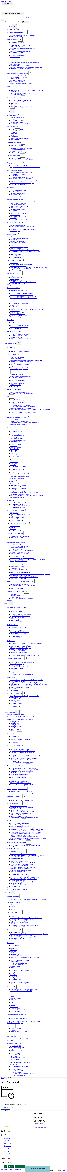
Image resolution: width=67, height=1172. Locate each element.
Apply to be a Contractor (16, 703)
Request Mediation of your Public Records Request (23, 298)
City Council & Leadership (14, 902)
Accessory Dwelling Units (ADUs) (19, 774)
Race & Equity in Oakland (14, 331)
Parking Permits (14, 434)
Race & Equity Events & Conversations (20, 338)
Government (7, 892)
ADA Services (14, 1067)
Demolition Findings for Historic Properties (21, 807)
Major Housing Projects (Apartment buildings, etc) (23, 104)
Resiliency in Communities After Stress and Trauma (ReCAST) (23, 340)
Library (9, 285)
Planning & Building (12, 690)
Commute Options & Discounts (15, 533)
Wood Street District (15, 886)
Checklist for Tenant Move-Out (18, 649)
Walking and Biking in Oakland (15, 510)
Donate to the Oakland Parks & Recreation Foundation (24, 250)
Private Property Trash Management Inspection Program (24, 655)
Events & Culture (11, 115)
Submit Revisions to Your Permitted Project (21, 762)
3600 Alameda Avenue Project (18, 880)
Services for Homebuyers (13, 222)
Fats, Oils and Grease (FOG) (17, 46)
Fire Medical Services (16, 414)
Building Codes (14, 723)
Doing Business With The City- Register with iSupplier (24, 696)
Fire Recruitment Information (17, 411)
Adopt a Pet (13, 132)
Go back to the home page (7, 1107)
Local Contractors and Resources (19, 107)
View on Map (37, 1125)
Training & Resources (16, 1053)
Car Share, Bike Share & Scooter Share (17, 523)
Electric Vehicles (14, 452)
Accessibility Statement (16, 1028)
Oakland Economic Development (15, 658)
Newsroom (13, 969)
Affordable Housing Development (19, 146)
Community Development (14, 142)
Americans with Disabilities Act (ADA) (17, 1062)
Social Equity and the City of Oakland (20, 334)
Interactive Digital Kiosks (17, 469)
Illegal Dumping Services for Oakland (20, 45)
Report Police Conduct (16, 382)
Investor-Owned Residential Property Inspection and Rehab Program (28, 830)
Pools (11, 245)
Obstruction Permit (15, 568)
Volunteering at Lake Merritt (17, 312)
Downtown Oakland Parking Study (19, 552)
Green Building (14, 798)
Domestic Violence (15, 322)
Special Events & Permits (17, 120)
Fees (11, 1002)
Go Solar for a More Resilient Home (19, 75)
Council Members (15, 908)
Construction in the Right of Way (15, 591)
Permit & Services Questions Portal (19, 749)
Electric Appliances (15, 78)
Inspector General (15, 966)
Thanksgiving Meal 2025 (16, 194)
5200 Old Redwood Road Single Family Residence (23, 879)
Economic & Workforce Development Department (23, 661)
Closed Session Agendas (16, 924)
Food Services (11, 187)
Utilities (12, 730)
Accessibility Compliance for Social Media (21, 1033)
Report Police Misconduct (14, 389)
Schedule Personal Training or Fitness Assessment (23, 282)
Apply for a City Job (15, 1046)
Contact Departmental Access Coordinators (21, 1070)
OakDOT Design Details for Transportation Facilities (24, 577)
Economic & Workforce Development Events (22, 662)
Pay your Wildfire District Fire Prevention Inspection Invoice (26, 67)
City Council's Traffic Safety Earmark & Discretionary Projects (26, 495)
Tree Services (13, 239)
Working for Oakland (12, 688)
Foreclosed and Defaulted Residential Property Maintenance (25, 832)
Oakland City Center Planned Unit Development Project (24, 877)
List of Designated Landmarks (18, 809)
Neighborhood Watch (16, 366)
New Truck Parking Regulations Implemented (22, 558)
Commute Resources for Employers (19, 536)
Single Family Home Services (18, 43)
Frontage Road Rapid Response (18, 561)
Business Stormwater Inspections (18, 652)
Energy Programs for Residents (18, 77)
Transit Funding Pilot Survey (17, 504)
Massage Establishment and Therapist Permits (22, 613)
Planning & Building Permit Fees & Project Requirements (25, 755)
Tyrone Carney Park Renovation (18, 1018)
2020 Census (13, 1001)
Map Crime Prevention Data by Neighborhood (22, 364)
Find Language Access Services (18, 165)
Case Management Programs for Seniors (20, 178)
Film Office (13, 669)
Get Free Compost (15, 57)
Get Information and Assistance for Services (21, 177)
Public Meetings (14, 915)
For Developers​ (11, 677)
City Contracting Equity (16, 700)
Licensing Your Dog (15, 130)
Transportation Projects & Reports (16, 542)
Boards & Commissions (13, 896)
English (17, 9)
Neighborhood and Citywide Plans (19, 781)
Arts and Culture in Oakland (17, 117)
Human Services (14, 961)
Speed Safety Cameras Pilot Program (19, 494)
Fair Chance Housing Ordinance (18, 216)
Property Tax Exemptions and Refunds (20, 88)
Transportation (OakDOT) (17, 979)
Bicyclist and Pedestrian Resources (19, 516)
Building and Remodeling (14, 97)
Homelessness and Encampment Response (21, 264)
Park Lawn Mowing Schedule (18, 241)
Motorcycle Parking (15, 447)
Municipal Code (14, 999)
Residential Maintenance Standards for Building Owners (25, 833)
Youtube (16, 1166)
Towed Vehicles (14, 449)
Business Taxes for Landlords (18, 653)
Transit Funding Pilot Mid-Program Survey (21, 505)
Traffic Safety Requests (16, 484)
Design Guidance (14, 740)
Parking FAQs (14, 453)
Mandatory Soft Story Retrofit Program (20, 648)
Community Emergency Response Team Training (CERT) (25, 422)
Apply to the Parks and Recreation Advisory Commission (25, 251)
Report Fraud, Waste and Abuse (18, 290)
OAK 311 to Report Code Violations (19, 823)
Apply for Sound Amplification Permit (20, 616)
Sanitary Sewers (14, 470)
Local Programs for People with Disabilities (21, 172)
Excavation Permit (15, 595)
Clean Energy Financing (16, 81)
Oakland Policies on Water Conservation (20, 940)
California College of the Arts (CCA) (20, 868)
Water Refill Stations (15, 257)
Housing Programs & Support (15, 199)
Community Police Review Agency (19, 954)
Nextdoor (20, 1166)
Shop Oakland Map (12, 706)
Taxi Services (13, 446)
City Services (7, 1146)
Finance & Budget (12, 994)
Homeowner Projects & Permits (18, 102)
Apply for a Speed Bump (16, 486)
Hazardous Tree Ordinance (17, 478)
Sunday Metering (14, 456)
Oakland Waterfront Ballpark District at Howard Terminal (25, 857)
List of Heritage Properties (17, 810)
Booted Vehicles (14, 450)
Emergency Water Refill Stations (18, 424)
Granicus (64, 1170)
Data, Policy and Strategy (17, 664)
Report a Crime (11, 347)
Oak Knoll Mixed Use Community (19, 858)
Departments (10, 943)
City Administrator (15, 947)
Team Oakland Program (16, 317)
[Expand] (14, 26)
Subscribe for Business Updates (18, 627)
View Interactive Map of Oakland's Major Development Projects (27, 855)
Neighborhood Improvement (17, 149)
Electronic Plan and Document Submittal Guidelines (23, 758)
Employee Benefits (15, 1051)
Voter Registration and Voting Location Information (23, 989)
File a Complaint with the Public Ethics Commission (23, 296)
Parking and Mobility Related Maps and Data (22, 550)
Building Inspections (15, 726)
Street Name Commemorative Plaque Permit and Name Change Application (30, 574)
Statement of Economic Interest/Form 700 (21, 991)
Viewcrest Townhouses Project (18, 871)
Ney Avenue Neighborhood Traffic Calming (21, 1017)
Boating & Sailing (15, 279)
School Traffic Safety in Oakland (18, 491)
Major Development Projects (14, 851)
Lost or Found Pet (15, 135)
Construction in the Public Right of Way (20, 572)
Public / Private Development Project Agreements (23, 854)
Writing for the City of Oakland (18, 1031)
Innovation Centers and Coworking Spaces (21, 674)
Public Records (11, 1040)
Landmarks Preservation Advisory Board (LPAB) (20, 889)
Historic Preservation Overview (18, 806)
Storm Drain (13, 472)
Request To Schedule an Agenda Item (20, 921)
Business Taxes (14, 635)
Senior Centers (14, 175)
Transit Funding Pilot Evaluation (18, 507)
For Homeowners (15, 215)
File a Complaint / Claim (13, 288)
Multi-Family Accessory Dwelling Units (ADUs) (23, 771)
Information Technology (16, 964)
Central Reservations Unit (17, 254)
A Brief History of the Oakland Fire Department (22, 406)
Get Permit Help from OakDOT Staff (20, 575)
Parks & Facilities (11, 234)
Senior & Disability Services (14, 170)
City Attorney (13, 948)
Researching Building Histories (18, 816)
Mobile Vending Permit (16, 619)
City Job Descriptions (16, 1050)
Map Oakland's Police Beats (17, 383)
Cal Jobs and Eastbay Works (17, 1047)
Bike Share (13, 527)
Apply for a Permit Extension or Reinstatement (22, 751)
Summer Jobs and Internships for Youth (20, 1054)
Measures (12, 909)
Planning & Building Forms (17, 756)
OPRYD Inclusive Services (17, 283)
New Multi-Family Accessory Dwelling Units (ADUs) (24, 770)
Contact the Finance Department (18, 1010)
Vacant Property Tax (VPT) (17, 651)
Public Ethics (13, 975)
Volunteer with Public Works (17, 314)
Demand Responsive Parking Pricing (19, 555)
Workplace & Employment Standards (20, 983)
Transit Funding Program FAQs (18, 502)
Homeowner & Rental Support (15, 32)
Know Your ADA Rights (16, 1069)
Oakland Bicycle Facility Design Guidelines (21, 578)
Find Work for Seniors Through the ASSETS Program (24, 180)
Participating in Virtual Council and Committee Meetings (25, 925)
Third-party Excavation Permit (18, 594)
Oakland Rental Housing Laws (18, 212)
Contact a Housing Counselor (18, 203)
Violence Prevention (15, 358)
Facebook (5, 1166)
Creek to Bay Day (15, 311)
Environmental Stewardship (17, 308)
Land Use (13, 671)
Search (2, 22)
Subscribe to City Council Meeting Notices (21, 919)
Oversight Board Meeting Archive (19, 926)
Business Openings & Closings (18, 633)
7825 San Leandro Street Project (18, 884)
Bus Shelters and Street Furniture (18, 468)
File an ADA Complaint (16, 1072)
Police (8, 372)
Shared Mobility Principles (17, 530)
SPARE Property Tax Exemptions (19, 91)
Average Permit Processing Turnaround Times (22, 752)
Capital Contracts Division (17, 697)
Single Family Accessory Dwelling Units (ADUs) (23, 768)
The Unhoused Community (14, 260)
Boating (12, 253)
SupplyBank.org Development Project (20, 876)
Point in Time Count (15, 270)
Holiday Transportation (16, 539)
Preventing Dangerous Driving (18, 488)
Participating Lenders (15, 228)
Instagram (12, 1166)
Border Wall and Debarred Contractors (20, 699)
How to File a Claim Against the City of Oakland (23, 292)
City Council (13, 953)
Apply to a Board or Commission (19, 303)
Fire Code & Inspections (16, 399)
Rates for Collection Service (17, 54)
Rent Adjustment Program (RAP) (19, 206)
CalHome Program (15, 231)
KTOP (12, 916)
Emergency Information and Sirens (19, 421)
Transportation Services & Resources (19, 174)
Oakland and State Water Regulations (20, 687)
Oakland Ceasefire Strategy (17, 357)
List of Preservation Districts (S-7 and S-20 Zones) (23, 812)
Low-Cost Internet (15, 64)
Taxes (11, 1004)
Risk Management (15, 1059)
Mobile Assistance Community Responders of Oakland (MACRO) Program (30, 409)
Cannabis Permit (14, 620)
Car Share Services (15, 526)
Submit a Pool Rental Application (19, 247)
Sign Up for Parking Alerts (17, 435)
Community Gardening (16, 280)
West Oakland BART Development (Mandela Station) (24, 862)
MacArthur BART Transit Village (19, 865)
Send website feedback (40, 1127)
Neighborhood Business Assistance (19, 632)
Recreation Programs (12, 273)
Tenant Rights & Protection (17, 209)
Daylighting (13, 454)
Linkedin (23, 1166)
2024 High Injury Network (17, 497)
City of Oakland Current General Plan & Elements (23, 780)
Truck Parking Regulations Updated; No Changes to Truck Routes (27, 559)
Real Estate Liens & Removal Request (20, 93)
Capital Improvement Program (15, 1023)
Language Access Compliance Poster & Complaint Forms (25, 167)
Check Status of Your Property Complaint (21, 839)
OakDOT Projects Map (16, 544)
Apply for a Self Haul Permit (17, 55)
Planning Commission (13, 887)
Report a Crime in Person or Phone (19, 351)
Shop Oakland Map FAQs (17, 709)
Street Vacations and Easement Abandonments (22, 598)
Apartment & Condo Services (18, 42)
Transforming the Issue (16, 337)
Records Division (14, 386)
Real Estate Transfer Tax (16, 94)
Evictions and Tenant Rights (17, 207)
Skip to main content (6, 1)
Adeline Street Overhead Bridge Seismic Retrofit (23, 1020)
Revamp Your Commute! (16, 537)
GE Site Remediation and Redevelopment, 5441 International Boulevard (29, 873)
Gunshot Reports (14, 350)
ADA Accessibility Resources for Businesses (22, 1073)
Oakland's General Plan (16, 145)
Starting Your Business (16, 630)
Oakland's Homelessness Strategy (19, 266)
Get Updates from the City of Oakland (20, 1038)
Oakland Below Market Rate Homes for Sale (22, 226)
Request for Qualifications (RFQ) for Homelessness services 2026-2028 (28, 269)
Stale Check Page (15, 1008)
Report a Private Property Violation (19, 70)
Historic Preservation (12, 803)
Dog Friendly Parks (15, 244)
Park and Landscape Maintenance (19, 238)
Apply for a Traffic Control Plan (18, 569)
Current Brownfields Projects (17, 883)
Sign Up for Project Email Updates (19, 546)
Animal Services (14, 945)
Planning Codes (14, 736)
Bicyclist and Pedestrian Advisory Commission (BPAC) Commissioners (28, 899)
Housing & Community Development (20, 960)
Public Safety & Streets (10, 343)
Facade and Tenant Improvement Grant (20, 646)
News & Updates (11, 1036)
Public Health (10, 320)
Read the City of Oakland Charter (19, 932)
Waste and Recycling (12, 39)
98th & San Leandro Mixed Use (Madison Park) (22, 867)
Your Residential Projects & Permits (16, 765)
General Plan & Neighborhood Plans (16, 777)
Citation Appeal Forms (16, 36)
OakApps (12, 1030)
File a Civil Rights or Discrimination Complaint (22, 293)
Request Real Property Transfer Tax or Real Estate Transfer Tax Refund (28, 90)
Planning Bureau (14, 742)
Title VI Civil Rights (15, 1169)
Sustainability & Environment (18, 152)
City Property (13, 672)
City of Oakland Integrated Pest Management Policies (24, 937)
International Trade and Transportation (20, 667)
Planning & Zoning (12, 733)
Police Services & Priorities (17, 377)
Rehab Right (13, 103)
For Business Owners (12, 625)
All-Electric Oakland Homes (17, 80)
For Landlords (14, 210)
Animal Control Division (16, 129)
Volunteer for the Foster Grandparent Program (22, 181)
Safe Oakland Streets (15, 489)
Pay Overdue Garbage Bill (17, 52)
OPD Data (13, 379)
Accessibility (13, 218)
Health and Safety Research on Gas (19, 324)
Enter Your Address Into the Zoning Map (21, 106)
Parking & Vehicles (12, 427)
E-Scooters (13, 529)
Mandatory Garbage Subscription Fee (20, 51)
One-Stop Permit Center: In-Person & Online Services (21, 716)
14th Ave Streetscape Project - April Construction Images (25, 1021)
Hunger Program (14, 191)
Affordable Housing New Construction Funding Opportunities (26, 680)
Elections (9, 987)
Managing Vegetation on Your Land (19, 65)
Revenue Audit (14, 1007)
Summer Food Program (16, 196)
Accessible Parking (15, 430)
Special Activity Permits (16, 122)
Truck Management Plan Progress (19, 553)
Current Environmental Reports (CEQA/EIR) (22, 800)
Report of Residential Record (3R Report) (21, 791)
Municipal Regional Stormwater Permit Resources (23, 759)
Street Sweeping (14, 462)
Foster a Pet (13, 133)
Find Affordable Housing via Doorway (20, 219)
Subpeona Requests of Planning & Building (21, 793)
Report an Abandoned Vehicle (18, 440)
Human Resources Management (18, 963)
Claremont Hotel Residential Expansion (20, 861)
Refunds (12, 1005)
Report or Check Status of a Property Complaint (22, 35)
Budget (12, 996)
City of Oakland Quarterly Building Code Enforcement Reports (26, 829)
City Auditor (13, 950)
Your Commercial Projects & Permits (16, 842)
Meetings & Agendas (12, 912)
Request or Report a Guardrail (18, 485)
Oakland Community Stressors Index (19, 325)
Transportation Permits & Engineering (17, 564)
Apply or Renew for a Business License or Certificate (24, 610)
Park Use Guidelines (15, 248)
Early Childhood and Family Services (20, 158)
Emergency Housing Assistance (18, 213)
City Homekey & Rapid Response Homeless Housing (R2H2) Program (28, 267)
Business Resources (15, 629)
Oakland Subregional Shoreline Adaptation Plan (22, 784)
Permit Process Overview (13, 745)
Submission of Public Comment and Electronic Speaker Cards (26, 918)
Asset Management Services (17, 681)
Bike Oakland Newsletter (17, 518)
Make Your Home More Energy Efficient (17, 73)
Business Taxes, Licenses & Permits (16, 607)
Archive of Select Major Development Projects (22, 882)
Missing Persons (14, 363)
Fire (8, 396)
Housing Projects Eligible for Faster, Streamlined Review (25, 845)
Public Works (13, 976)
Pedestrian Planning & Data (17, 520)
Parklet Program (14, 437)
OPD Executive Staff (15, 385)
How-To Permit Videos (13, 848)
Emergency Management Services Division (21, 408)
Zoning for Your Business (17, 617)
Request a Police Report (16, 374)
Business (6, 603)
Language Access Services (14, 163)
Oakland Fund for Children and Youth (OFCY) (22, 159)
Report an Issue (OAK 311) (14, 29)
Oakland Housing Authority (17, 204)
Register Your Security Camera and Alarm (21, 68)
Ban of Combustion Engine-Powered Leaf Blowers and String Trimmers (29, 934)
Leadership (13, 906)
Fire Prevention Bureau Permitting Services (21, 400)
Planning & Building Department (15, 714)
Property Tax (10, 86)
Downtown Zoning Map (16, 151)
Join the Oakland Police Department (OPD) (21, 376)
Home (2, 1078)
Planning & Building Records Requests (17, 789)
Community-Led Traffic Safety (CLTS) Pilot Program (24, 492)
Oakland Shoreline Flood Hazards (19, 786)
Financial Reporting (15, 998)
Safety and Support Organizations (19, 369)
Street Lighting (14, 475)
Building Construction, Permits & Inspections (19, 719)
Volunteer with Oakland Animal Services (21, 138)
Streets (9, 459)
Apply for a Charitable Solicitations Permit (21, 614)
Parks (11, 236)
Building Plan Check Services (18, 722)
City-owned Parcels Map (16, 668)
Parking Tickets (14, 432)
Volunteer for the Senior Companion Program (22, 183)
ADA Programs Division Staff (18, 1075)
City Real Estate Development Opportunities (21, 685)
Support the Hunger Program (17, 193)
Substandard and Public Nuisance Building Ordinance (24, 828)
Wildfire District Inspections (17, 402)
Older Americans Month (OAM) (18, 184)
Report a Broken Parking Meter (18, 443)
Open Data (7, 1151)
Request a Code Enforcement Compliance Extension (24, 836)
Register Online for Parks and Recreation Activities (23, 276)
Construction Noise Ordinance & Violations (21, 835)
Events (12, 119)
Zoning (12, 738)
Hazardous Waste (14, 49)
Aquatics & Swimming (16, 277)
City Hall (12, 905)
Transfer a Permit (14, 761)
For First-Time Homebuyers (17, 225)
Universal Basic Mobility (13, 500)
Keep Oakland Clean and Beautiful (19, 473)
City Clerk (13, 951)
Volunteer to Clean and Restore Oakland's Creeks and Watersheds (27, 309)
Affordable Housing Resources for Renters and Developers (25, 201)
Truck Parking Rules (15, 444)
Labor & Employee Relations (18, 1057)
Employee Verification (16, 1049)
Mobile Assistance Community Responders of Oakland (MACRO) (27, 360)
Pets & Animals (11, 126)
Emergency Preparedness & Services (16, 417)
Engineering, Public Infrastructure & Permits (18, 581)
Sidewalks (13, 465)
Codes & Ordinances (12, 930)
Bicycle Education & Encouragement (20, 514)
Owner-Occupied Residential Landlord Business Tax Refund (26, 643)
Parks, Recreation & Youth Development (20, 970)
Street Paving (13, 463)
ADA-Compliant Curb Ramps (18, 466)
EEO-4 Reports (14, 1056)
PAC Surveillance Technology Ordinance (21, 935)
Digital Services (11, 1026)
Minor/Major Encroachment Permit (19, 566)
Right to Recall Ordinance (17, 938)
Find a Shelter (14, 263)
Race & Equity (14, 980)
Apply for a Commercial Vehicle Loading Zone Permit (24, 571)
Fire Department (14, 978)
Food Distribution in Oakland (18, 190)
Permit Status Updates (16, 754)
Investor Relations (15, 1011)
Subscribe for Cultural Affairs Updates (20, 123)
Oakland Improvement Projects (15, 1014)
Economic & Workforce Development (20, 956)
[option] (36, 10)
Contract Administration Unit (17, 701)
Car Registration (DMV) (16, 438)
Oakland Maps (8, 1153)
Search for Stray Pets (15, 136)
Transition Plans (14, 1065)
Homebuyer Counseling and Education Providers (23, 229)
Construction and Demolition (17, 729)
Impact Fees (13, 727)
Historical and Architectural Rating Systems (21, 813)
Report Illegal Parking (16, 441)
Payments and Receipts (16, 636)
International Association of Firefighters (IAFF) (22, 405)
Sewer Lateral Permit (15, 597)
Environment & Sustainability (14, 796)
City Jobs (6, 1140)
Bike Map (9, 600)
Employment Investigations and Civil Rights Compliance (25, 957)
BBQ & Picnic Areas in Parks (18, 242)
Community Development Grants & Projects (21, 148)
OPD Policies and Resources (17, 380)
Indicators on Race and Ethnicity (18, 335)
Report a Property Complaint (17, 825)
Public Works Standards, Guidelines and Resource (23, 587)
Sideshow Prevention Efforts (17, 556)
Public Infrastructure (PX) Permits (19, 584)
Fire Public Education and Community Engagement (23, 412)
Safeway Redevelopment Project (18, 874)
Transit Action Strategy (16, 549)
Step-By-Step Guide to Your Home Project (21, 100)
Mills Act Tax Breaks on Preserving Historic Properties (24, 814)
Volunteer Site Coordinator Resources (20, 315)
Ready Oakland (14, 419)
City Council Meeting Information (19, 922)
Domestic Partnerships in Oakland (19, 327)
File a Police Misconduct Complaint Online (21, 295)
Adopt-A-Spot (14, 306)
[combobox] (13, 13)
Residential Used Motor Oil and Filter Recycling (22, 48)
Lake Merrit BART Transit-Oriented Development (23, 864)
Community (7, 111)
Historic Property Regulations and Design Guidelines (24, 817)
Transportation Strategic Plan (17, 547)
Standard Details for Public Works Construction (22, 585)
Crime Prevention (11, 354)
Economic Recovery (15, 665)
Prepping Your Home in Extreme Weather (21, 83)
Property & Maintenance (13, 60)
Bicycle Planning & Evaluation (18, 517)
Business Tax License (16, 611)
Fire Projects (13, 403)
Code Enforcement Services (14, 820)
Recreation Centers (15, 255)
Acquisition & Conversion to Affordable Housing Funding (25, 683)
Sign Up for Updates (38, 1168)
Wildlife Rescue (14, 139)
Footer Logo (9, 1120)
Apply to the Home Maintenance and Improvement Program (26, 62)
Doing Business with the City (14, 693)
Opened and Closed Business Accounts (20, 621)
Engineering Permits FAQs (17, 588)
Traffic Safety (10, 481)
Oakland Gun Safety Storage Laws (19, 367)
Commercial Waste (15, 637)
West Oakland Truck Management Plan (20, 783)
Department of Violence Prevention (19, 982)
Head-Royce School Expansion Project (20, 870)
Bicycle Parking (14, 513)
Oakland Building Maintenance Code (20, 826)
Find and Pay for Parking (16, 431)
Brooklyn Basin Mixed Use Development (21, 860)
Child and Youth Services (13, 155)
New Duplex (13, 846)
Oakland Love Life (8, 1126)
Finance (12, 958)
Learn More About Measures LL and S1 (20, 392)
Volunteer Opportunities (13, 301)
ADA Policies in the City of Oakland (19, 1066)
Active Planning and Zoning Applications (21, 739)
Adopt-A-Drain (14, 305)
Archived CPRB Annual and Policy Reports (21, 393)
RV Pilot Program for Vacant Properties (20, 772)
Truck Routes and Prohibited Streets (19, 476)
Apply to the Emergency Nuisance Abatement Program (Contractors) (28, 838)
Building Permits (14, 725)
